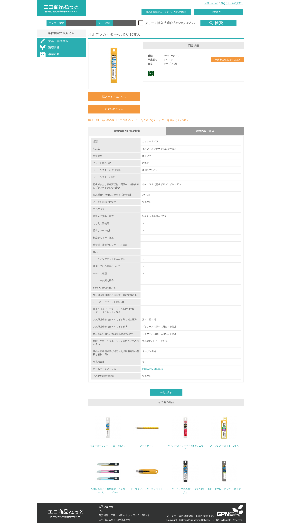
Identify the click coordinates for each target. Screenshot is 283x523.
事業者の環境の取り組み (227, 59)
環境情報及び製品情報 (127, 131)
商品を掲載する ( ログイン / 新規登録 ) (166, 11)
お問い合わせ (211, 3)
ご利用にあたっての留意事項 (115, 519)
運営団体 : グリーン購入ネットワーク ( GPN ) (124, 515)
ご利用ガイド (218, 11)
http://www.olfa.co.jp (152, 369)
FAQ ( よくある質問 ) (231, 3)
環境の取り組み (205, 131)
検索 (219, 23)
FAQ (101, 511)
